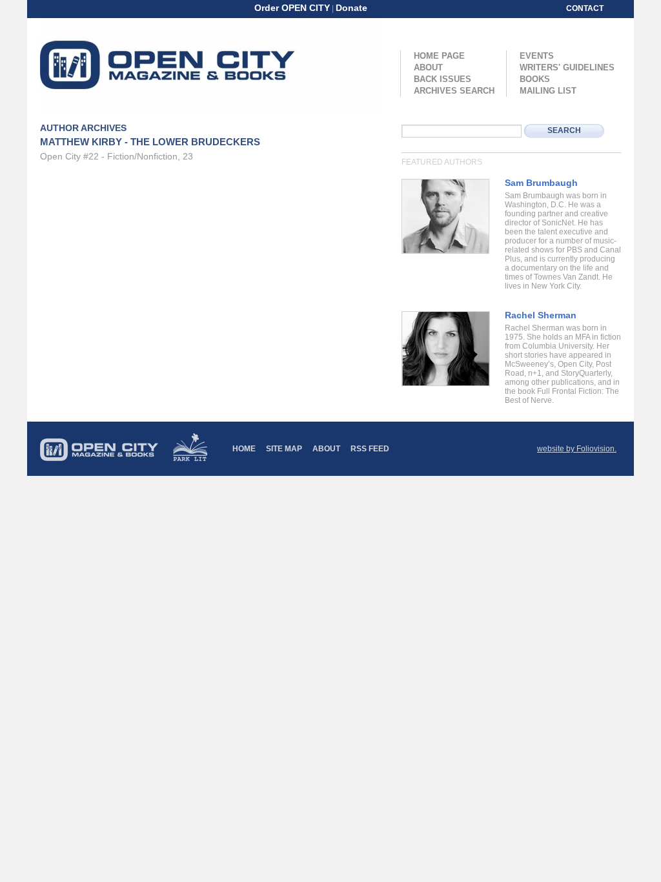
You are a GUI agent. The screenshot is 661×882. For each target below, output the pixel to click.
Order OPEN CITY (292, 8)
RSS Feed (370, 448)
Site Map (284, 448)
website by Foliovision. (576, 448)
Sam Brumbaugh (541, 183)
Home (244, 448)
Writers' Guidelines (567, 67)
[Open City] (211, 66)
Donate (351, 8)
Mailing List (548, 91)
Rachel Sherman (540, 315)
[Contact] (388, 8)
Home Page (439, 56)
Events (537, 56)
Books (535, 79)
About (428, 67)
